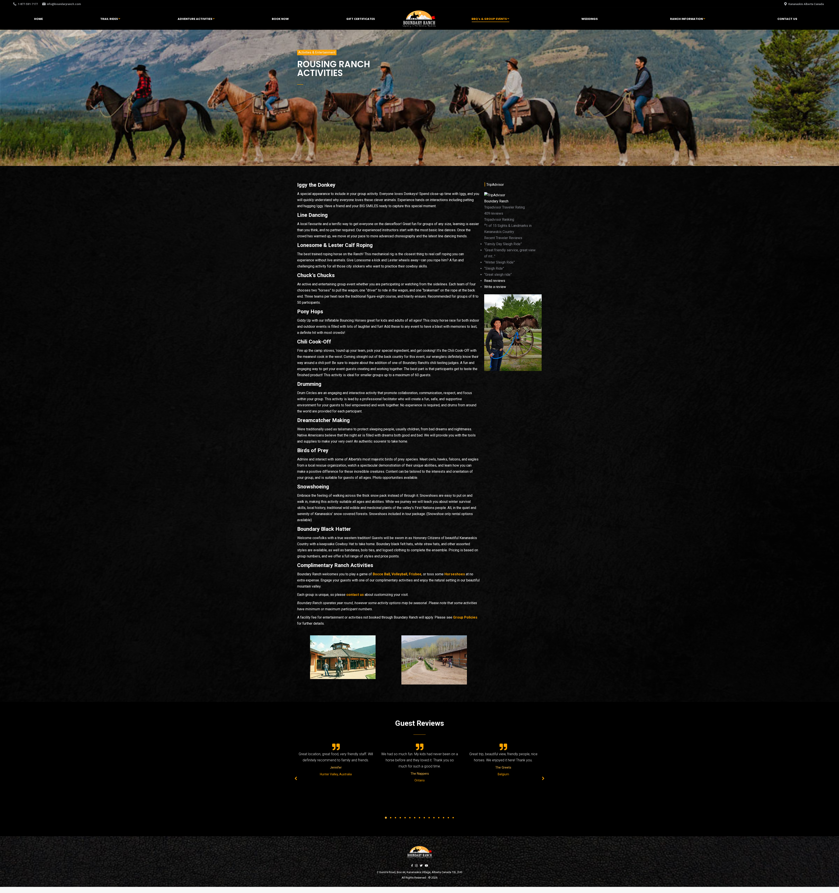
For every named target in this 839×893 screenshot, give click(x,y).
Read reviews (494, 281)
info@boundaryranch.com (64, 4)
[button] (316, 52)
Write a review (495, 287)
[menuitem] (39, 19)
